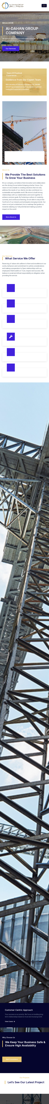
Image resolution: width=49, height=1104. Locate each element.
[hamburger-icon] (44, 5)
